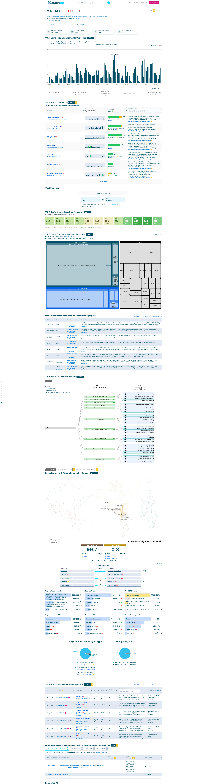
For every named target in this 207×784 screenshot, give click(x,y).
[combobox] (94, 2)
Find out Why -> (70, 236)
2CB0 (51, 609)
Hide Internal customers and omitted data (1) (64, 105)
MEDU (127, 601)
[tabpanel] (103, 422)
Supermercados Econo (53, 126)
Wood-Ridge (50, 119)
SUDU (127, 609)
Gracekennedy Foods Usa (54, 117)
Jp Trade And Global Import (54, 173)
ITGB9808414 (72, 341)
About (129, 3)
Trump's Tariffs (72, 43)
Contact (135, 3)
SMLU (127, 598)
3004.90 (153, 120)
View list (77, 18)
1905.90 (153, 138)
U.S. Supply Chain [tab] (51, 469)
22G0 (51, 605)
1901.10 (142, 157)
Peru (83, 555)
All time (105, 42)
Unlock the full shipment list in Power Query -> (148, 316)
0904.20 (153, 129)
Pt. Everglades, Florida (93, 633)
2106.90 (147, 148)
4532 (51, 602)
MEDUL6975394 (72, 347)
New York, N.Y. (91, 626)
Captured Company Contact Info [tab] (57, 748)
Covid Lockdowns (61, 43)
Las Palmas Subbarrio (52, 166)
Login (142, 3)
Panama (107, 556)
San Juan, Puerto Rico (114, 571)
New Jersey (129, 622)
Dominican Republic (111, 558)
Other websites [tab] (102, 748)
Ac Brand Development (53, 155)
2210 (51, 594)
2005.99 (136, 120)
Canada (107, 555)
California (129, 633)
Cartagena (64, 571)
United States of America (60, 119)
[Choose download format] (93, 38)
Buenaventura (51, 633)
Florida (128, 619)
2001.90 (147, 138)
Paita (48, 629)
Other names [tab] (89, 748)
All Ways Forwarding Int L (94, 602)
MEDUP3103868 (72, 354)
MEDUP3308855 (72, 335)
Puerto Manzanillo (66, 578)
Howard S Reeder (91, 609)
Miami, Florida (112, 585)
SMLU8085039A (72, 360)
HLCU (127, 595)
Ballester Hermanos (52, 164)
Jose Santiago (51, 136)
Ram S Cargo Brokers (93, 598)
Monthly (60, 42)
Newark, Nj (111, 581)
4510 (51, 597)
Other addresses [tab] (76, 748)
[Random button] (105, 2)
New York (129, 626)
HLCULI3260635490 (72, 329)
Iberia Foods (50, 145)
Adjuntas (49, 128)
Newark (49, 175)
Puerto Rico (55, 128)
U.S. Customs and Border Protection (59, 24)
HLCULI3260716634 (72, 323)
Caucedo (63, 574)
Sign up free (154, 3)
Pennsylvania (130, 629)
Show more (84, 326)
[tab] (53, 93)
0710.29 (142, 120)
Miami (48, 147)
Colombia (84, 556)
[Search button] (108, 2)
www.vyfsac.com (54, 20)
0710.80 (147, 120)
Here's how (114, 204)
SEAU (127, 605)
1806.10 (153, 148)
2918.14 (147, 129)
